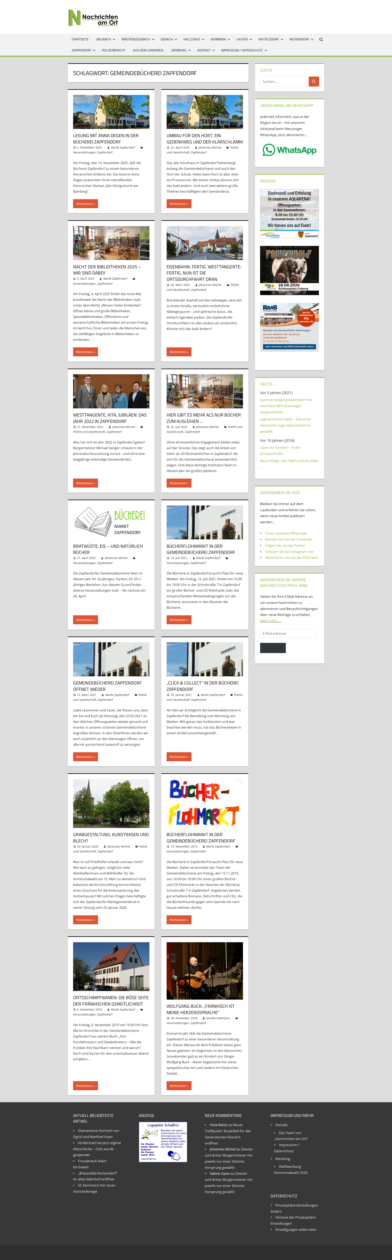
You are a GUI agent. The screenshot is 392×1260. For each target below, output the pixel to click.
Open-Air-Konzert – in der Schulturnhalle (280, 450)
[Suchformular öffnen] (321, 39)
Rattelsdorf (268, 39)
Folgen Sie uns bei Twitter (285, 545)
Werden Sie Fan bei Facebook (288, 539)
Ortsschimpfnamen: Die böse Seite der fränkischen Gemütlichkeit (111, 1000)
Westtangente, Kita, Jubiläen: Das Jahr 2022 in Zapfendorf (110, 418)
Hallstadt (192, 39)
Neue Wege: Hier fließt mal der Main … (289, 463)
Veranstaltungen (84, 152)
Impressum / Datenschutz (242, 50)
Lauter (242, 39)
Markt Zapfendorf (123, 147)
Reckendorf (299, 39)
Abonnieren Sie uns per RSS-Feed (291, 557)
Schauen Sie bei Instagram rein (289, 551)
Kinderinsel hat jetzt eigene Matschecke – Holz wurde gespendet (97, 1148)
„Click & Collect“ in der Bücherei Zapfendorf (202, 686)
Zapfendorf (81, 50)
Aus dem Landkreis (148, 50)
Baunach (104, 39)
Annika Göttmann (218, 1018)
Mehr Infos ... (270, 620)
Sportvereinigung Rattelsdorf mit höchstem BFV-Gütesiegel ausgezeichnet (286, 405)
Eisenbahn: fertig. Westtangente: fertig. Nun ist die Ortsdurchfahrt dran (204, 273)
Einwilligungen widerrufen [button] (295, 1229)
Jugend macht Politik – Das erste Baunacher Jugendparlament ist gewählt (285, 425)
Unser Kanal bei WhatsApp (286, 533)
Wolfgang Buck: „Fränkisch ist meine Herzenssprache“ (201, 1009)
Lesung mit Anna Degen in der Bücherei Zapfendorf (106, 138)
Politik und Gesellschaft (89, 432)
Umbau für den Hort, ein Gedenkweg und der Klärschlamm (205, 138)
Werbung (178, 50)
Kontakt (203, 50)
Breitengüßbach (136, 39)
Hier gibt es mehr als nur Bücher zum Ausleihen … (204, 418)
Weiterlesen (84, 204)
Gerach (167, 39)
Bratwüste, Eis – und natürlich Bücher (108, 549)
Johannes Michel (209, 147)
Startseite (80, 39)
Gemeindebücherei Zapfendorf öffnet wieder (107, 686)
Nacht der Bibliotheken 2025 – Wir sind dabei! (107, 270)
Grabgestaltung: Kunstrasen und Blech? (111, 837)
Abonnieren (273, 648)
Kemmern (218, 39)
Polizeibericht (113, 50)
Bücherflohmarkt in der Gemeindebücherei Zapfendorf (201, 549)
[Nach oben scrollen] (385, 1253)
